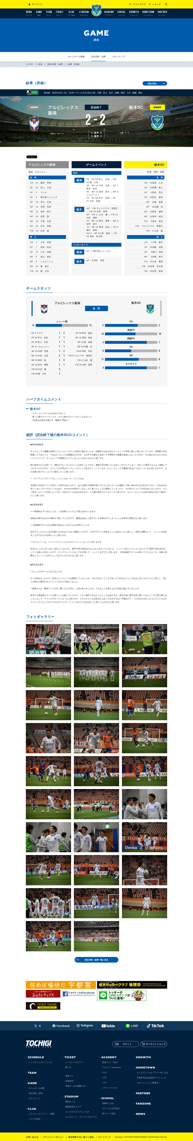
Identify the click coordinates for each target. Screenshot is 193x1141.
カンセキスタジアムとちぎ (77, 1112)
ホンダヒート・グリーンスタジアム (81, 1117)
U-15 (104, 1077)
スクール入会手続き (111, 1108)
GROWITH (143, 1057)
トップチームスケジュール (40, 1062)
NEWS (140, 1114)
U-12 (104, 1082)
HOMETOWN (145, 1067)
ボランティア (119, 56)
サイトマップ (104, 1137)
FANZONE (143, 1103)
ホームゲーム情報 (76, 56)
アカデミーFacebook (111, 1067)
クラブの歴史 (35, 1119)
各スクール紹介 (109, 1113)
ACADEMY (109, 1057)
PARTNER (143, 1093)
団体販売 (69, 1081)
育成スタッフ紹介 (110, 1062)
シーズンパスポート (74, 1062)
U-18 (104, 1072)
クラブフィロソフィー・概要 (41, 1114)
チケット (127, 1044)
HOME (29, 64)
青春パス (69, 1076)
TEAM (32, 1073)
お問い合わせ (32, 1137)
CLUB (32, 1109)
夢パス (68, 1067)
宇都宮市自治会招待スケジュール (151, 1078)
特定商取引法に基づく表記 (81, 1137)
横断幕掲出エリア (73, 1107)
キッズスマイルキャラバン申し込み (152, 1072)
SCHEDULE (36, 1057)
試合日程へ (153, 83)
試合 (40, 64)
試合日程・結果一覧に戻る (96, 960)
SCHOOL (107, 1098)
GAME (32, 1083)
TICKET (70, 1057)
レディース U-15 (109, 1088)
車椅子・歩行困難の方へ (76, 1086)
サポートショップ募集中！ (149, 1083)
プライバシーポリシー (53, 1137)
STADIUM (71, 1096)
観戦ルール (70, 1101)
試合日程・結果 (98, 56)
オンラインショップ (156, 1044)
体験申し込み (108, 1103)
